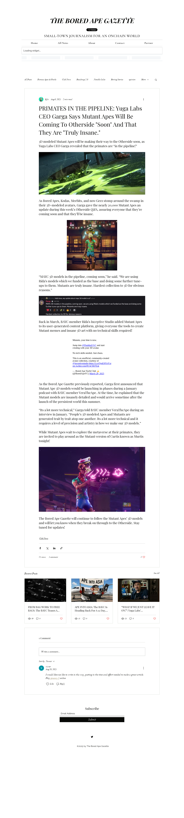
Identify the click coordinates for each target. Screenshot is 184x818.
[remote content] (92, 358)
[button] (156, 79)
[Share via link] (61, 549)
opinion (132, 79)
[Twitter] (92, 738)
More (143, 79)
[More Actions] (143, 669)
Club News (66, 79)
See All (157, 574)
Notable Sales (99, 79)
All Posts (28, 79)
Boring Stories (117, 79)
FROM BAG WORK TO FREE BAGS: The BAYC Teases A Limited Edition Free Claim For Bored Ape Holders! (44, 610)
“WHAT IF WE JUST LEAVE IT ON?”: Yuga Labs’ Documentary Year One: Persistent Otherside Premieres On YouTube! (138, 610)
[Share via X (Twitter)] (47, 549)
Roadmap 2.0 (82, 79)
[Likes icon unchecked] (47, 685)
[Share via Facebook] (40, 549)
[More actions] (143, 99)
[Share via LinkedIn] (54, 549)
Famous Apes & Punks (47, 79)
